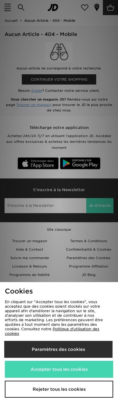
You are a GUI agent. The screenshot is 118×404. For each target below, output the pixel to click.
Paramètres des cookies (58, 349)
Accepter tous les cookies (59, 369)
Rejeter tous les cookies (59, 389)
